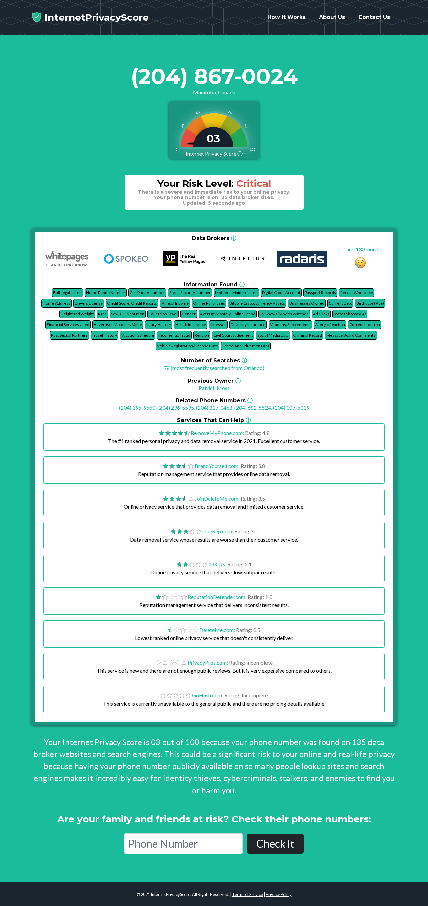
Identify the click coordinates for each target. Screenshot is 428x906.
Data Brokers (214, 238)
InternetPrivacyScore (95, 17)
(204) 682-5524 (252, 407)
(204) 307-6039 (291, 407)
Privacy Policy (279, 894)
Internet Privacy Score (214, 153)
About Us (332, 17)
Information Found (214, 284)
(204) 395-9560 (137, 407)
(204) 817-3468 (214, 407)
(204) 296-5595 (175, 407)
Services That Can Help (214, 420)
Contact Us (374, 17)
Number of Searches (214, 360)
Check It (275, 843)
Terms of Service (247, 894)
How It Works (286, 17)
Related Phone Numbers (214, 400)
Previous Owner (214, 381)
